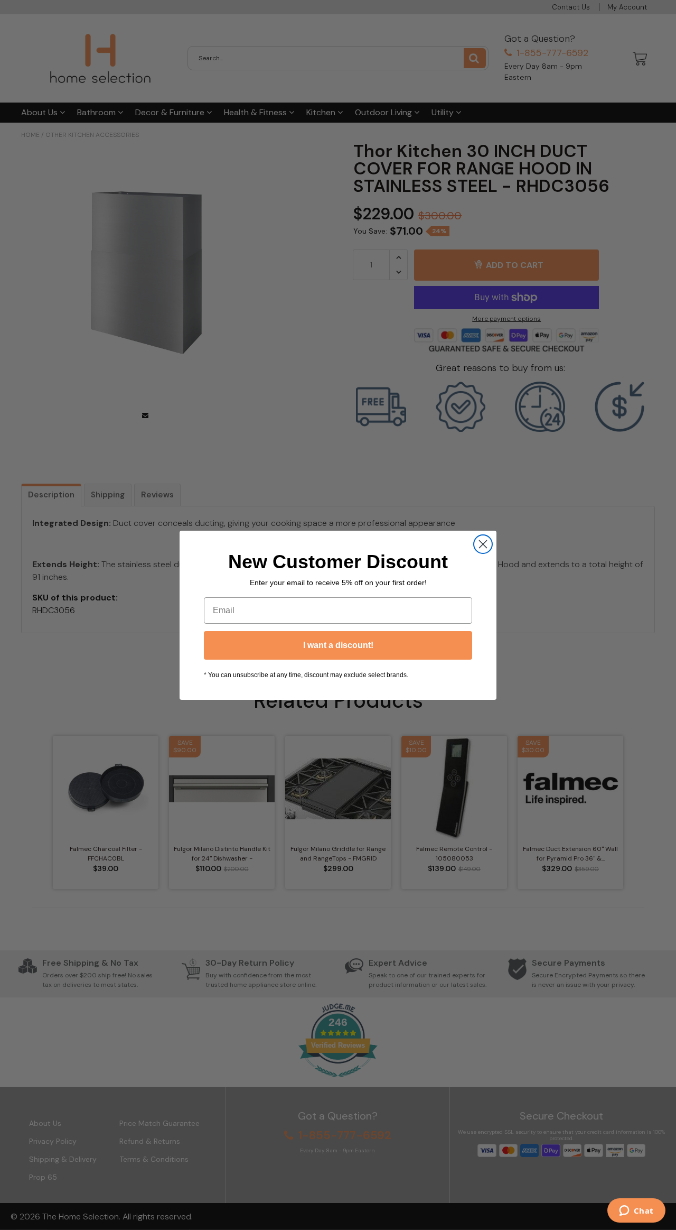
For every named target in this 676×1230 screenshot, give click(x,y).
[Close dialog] (483, 544)
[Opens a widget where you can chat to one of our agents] (636, 1211)
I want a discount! (338, 645)
